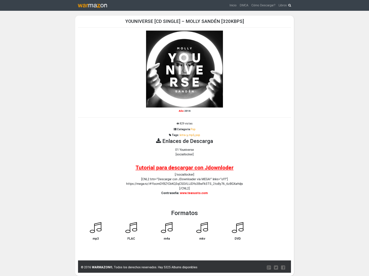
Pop (193, 129)
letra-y (184, 135)
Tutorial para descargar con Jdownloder (184, 167)
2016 (187, 110)
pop (197, 135)
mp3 (191, 135)
